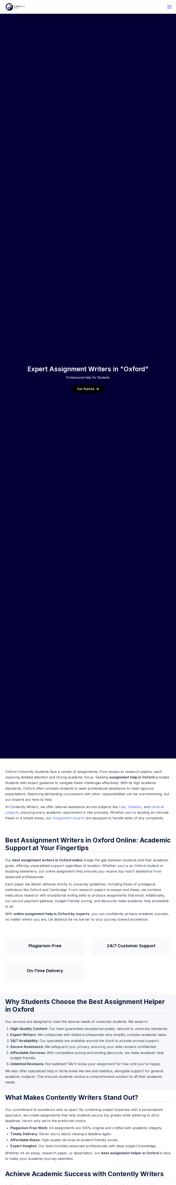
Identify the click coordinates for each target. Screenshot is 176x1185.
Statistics (134, 807)
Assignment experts (69, 818)
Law (122, 807)
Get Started (85, 389)
